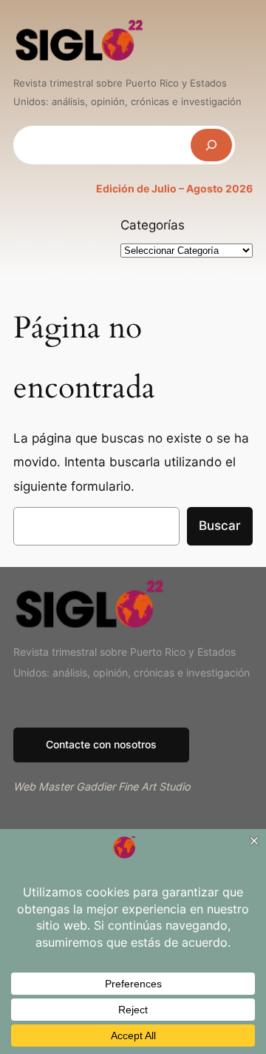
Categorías (152, 225)
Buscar (220, 525)
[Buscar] (211, 145)
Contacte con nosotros (101, 744)
